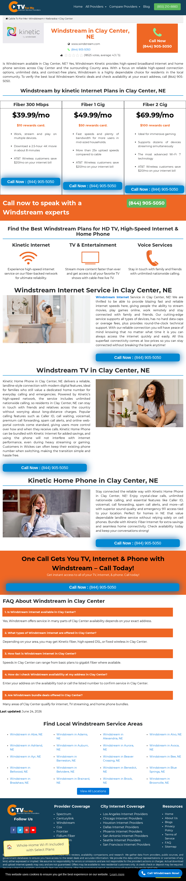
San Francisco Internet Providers (126, 844)
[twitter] (20, 830)
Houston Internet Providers (123, 823)
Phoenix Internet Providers (122, 831)
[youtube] (33, 830)
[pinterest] (26, 830)
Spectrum (63, 814)
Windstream (36, 18)
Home (78, 6)
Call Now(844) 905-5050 (157, 43)
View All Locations (93, 791)
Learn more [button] (117, 874)
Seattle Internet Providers (122, 840)
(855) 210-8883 (167, 6)
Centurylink (65, 818)
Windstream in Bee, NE (165, 756)
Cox (59, 827)
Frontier (62, 831)
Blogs (168, 822)
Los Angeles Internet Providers (125, 814)
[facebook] (13, 830)
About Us (171, 818)
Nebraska (51, 18)
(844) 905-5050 (80, 49)
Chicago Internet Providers (122, 818)
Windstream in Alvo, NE (165, 734)
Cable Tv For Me (17, 18)
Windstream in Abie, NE (26, 734)
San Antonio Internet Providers (125, 836)
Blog (146, 6)
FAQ (168, 842)
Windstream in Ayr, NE (25, 756)
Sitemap (170, 846)
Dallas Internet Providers (121, 827)
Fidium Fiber (65, 836)
